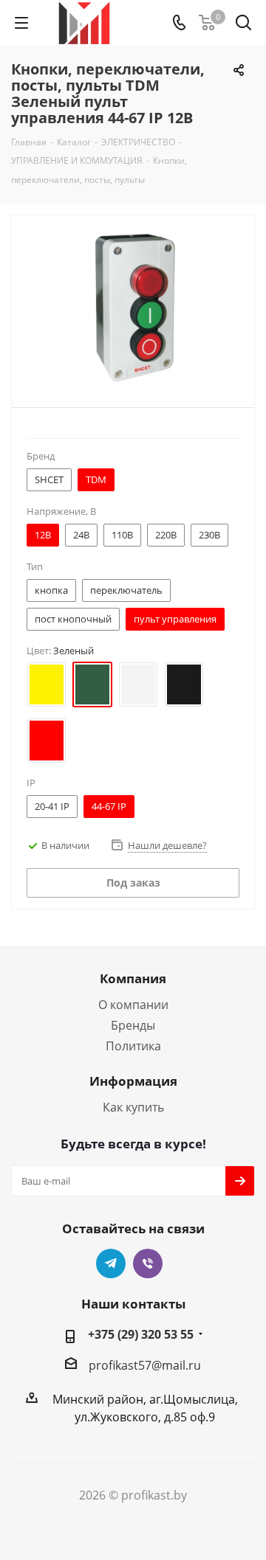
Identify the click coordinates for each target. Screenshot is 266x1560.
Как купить (133, 1107)
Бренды (133, 1025)
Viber (148, 1263)
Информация (133, 1080)
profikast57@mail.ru (145, 1365)
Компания (133, 978)
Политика (133, 1046)
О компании (133, 1004)
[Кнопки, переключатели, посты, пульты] (133, 308)
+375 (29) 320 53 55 (141, 1334)
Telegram (111, 1263)
